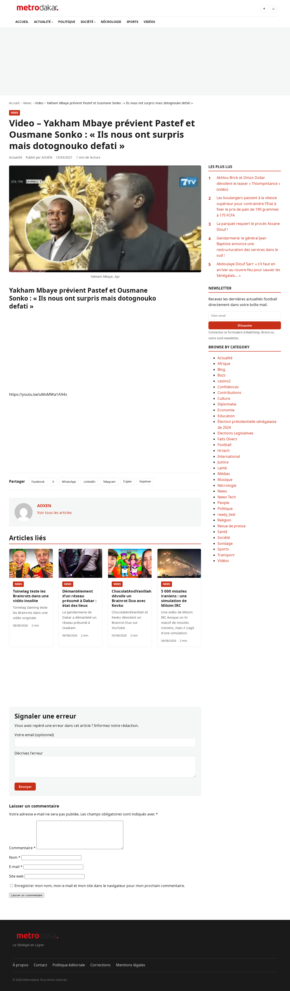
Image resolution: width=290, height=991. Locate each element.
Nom (14, 857)
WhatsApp (69, 482)
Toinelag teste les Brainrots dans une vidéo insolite (31, 595)
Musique (225, 479)
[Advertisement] (145, 61)
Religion (224, 520)
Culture (224, 398)
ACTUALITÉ (42, 21)
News (14, 112)
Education (226, 415)
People (223, 502)
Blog (221, 369)
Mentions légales (130, 964)
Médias (224, 473)
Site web (16, 876)
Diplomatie (227, 404)
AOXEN (47, 157)
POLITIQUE (66, 21)
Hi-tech (224, 450)
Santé (222, 531)
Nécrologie (227, 485)
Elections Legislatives (236, 433)
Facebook (38, 482)
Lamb (222, 467)
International (229, 456)
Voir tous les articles (54, 512)
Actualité (225, 357)
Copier (127, 481)
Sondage (225, 543)
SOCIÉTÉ (87, 21)
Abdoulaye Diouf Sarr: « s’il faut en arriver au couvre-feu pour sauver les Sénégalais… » (248, 269)
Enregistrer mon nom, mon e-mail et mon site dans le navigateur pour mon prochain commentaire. (99, 885)
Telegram (109, 482)
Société (224, 537)
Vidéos (223, 560)
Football (224, 444)
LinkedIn (89, 482)
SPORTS (132, 21)
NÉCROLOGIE (111, 21)
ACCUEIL (22, 21)
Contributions (229, 392)
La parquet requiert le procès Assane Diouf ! (248, 226)
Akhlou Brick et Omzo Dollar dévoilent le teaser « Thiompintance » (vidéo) (248, 183)
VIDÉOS (149, 21)
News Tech (227, 496)
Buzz (222, 375)
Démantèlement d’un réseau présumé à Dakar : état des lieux (79, 598)
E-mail (15, 866)
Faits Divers (227, 438)
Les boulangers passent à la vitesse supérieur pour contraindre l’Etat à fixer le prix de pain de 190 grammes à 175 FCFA (248, 206)
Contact (40, 964)
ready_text (226, 514)
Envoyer (25, 786)
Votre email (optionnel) (34, 734)
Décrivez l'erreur (28, 753)
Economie (226, 409)
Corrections (100, 964)
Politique (225, 508)
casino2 (224, 381)
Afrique (224, 363)
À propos (20, 964)
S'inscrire (245, 325)
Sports (223, 549)
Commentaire (22, 847)
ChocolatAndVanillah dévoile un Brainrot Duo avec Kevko (131, 598)
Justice (223, 462)
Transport (226, 554)
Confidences (228, 386)
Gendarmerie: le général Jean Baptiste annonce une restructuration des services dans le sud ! (247, 247)
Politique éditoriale (69, 964)
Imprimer (145, 481)
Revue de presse (232, 525)
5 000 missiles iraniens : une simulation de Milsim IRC (174, 598)
